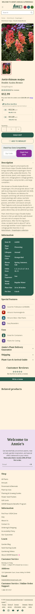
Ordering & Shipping (8, 528)
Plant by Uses (6, 490)
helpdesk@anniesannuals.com (11, 580)
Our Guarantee (7, 535)
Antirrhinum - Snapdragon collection (14, 230)
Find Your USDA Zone (9, 513)
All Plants (4, 479)
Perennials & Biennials (9, 486)
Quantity (4, 125)
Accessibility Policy (8, 531)
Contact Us (5, 524)
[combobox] (17, 13)
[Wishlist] (25, 7)
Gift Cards (5, 500)
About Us (4, 520)
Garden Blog (6, 544)
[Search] (32, 13)
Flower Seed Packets (8, 497)
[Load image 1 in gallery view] (6, 68)
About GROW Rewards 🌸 (10, 555)
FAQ (2, 517)
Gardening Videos (8, 551)
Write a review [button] (17, 379)
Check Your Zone (24, 153)
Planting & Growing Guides (11, 493)
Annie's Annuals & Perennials (14, 600)
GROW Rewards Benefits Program (13, 504)
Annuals (4, 483)
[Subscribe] (30, 464)
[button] (2, 7)
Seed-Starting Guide (8, 548)
